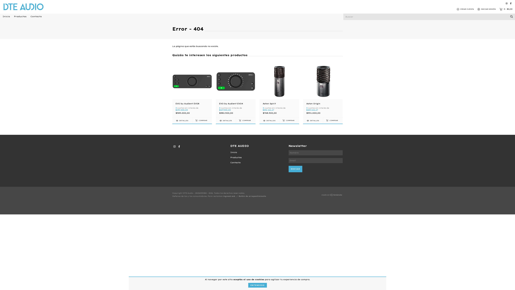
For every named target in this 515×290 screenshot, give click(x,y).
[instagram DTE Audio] (507, 3)
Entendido (258, 285)
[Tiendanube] (332, 195)
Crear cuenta (467, 9)
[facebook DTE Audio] (510, 3)
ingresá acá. (229, 196)
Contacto (36, 16)
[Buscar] (511, 16)
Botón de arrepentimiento (252, 196)
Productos (20, 16)
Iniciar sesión (488, 9)
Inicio (6, 16)
